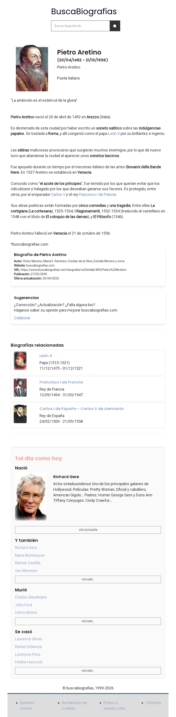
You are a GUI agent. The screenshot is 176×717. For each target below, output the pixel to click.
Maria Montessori (30, 555)
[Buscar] (114, 25)
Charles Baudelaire (31, 597)
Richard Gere (26, 547)
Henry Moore (26, 612)
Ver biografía (88, 530)
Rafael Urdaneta (28, 646)
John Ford (23, 605)
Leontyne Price (28, 654)
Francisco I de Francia (97, 194)
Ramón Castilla (27, 563)
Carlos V (58, 194)
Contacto (153, 702)
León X (114, 133)
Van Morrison (26, 570)
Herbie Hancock (28, 662)
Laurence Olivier (28, 639)
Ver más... (88, 579)
